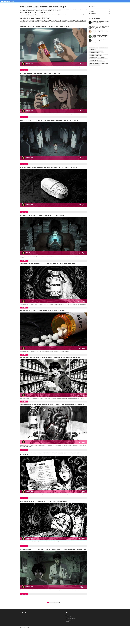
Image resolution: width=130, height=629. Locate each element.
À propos (67, 615)
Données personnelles (70, 620)
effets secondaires (93, 47)
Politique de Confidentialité (71, 618)
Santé (99, 9)
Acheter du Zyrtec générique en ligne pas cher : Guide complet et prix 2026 (100, 27)
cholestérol (101, 57)
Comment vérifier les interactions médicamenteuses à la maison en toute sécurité (100, 40)
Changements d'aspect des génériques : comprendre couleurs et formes (44, 26)
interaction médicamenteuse (95, 60)
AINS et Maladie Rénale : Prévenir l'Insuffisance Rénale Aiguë (40, 73)
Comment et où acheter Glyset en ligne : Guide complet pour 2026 (42, 311)
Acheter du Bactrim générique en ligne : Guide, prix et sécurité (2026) (43, 501)
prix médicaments (93, 57)
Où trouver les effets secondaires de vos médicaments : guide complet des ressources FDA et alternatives (51, 453)
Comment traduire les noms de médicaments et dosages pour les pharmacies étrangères (50, 358)
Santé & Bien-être (99, 13)
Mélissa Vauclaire (29, 63)
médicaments (92, 54)
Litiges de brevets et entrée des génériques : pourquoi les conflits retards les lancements (101, 36)
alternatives (92, 49)
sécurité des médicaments (95, 63)
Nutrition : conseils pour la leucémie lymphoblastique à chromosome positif (100, 31)
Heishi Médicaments (7, 1)
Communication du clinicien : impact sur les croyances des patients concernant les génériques (53, 549)
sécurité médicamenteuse (102, 54)
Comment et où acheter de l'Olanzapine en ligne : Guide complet (42, 215)
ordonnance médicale (102, 58)
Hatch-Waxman (93, 61)
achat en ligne (93, 58)
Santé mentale (99, 11)
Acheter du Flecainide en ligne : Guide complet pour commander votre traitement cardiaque (52, 405)
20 (59, 602)
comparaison (99, 55)
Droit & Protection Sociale (99, 15)
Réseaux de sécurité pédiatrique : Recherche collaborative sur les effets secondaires (49, 120)
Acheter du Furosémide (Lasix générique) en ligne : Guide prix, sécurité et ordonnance (49, 167)
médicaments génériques (94, 52)
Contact (67, 621)
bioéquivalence (101, 61)
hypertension (105, 63)
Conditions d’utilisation (70, 616)
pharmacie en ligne (103, 47)
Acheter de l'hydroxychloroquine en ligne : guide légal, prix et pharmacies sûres (47, 264)
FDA (102, 52)
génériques (92, 55)
